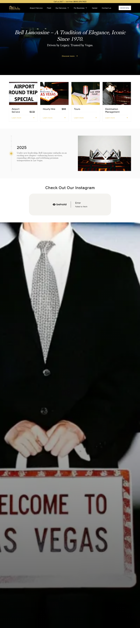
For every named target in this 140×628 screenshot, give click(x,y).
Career (94, 8)
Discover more (68, 56)
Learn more (16, 118)
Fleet (49, 8)
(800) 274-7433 (79, 1)
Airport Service (36, 8)
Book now (124, 8)
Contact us (106, 8)
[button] (11, 153)
